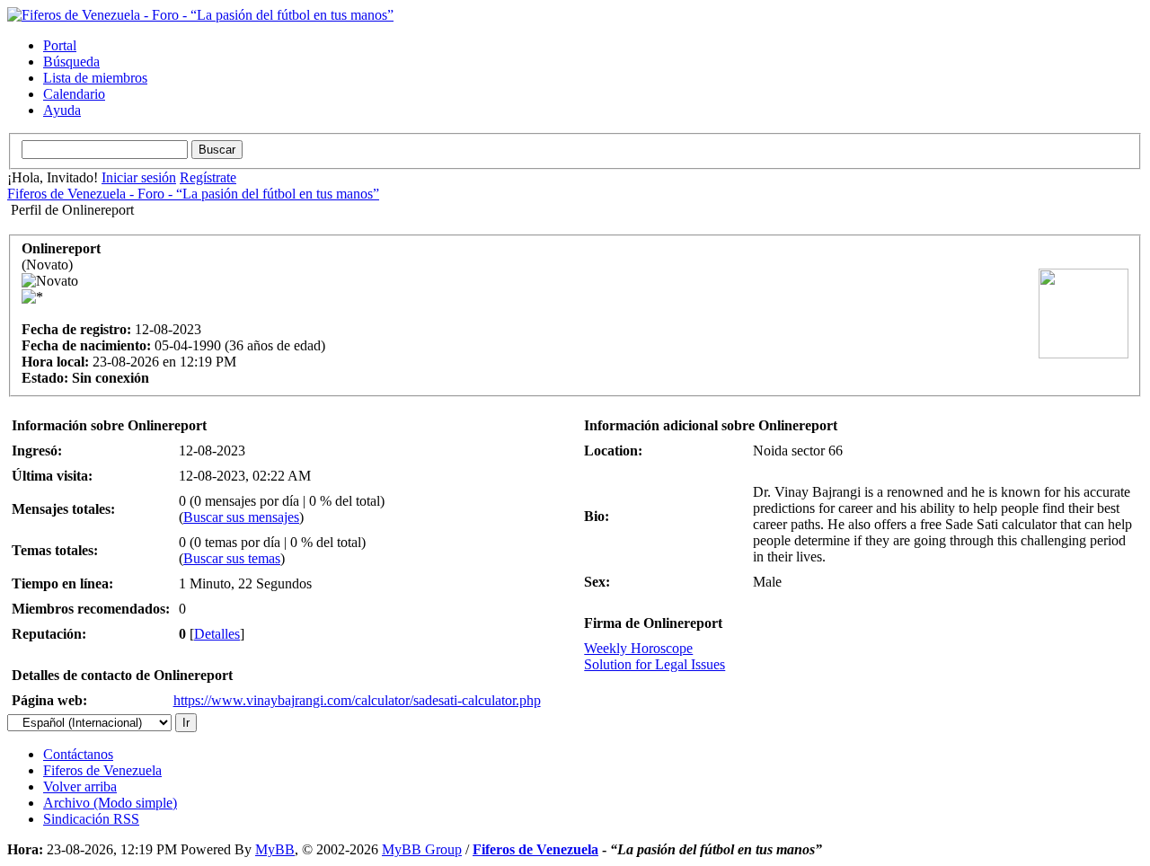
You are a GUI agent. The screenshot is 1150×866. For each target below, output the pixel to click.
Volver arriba (80, 786)
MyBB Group (422, 849)
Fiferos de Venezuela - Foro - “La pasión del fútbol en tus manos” (193, 193)
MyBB (275, 849)
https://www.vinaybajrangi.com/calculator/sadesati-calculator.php (357, 700)
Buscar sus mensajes (241, 517)
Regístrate (208, 177)
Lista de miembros (95, 77)
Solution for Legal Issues (654, 664)
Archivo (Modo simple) (110, 802)
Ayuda (62, 110)
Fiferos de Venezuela (102, 770)
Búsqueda (71, 61)
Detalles (217, 633)
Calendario (74, 94)
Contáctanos (78, 754)
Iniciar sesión (139, 177)
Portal (59, 45)
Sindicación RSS (91, 818)
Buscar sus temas (231, 558)
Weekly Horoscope (638, 648)
